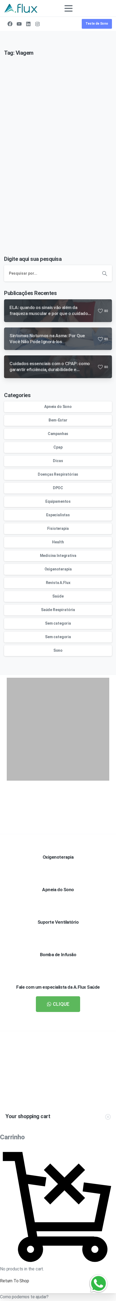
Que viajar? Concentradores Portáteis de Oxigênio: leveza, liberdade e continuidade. (48, 151)
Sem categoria (58, 623)
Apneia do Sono (58, 406)
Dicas (58, 461)
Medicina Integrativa (58, 555)
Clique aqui (78, 1091)
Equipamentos (58, 501)
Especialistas (58, 515)
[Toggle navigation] (68, 8)
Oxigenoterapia (58, 569)
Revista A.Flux (58, 582)
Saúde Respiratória (58, 610)
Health (58, 542)
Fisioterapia (58, 528)
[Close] (105, 1291)
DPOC (58, 488)
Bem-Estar (58, 420)
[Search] (100, 8)
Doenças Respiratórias (58, 474)
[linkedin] (28, 24)
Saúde (57, 596)
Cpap (57, 447)
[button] (58, 1004)
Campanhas (58, 433)
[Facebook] (10, 24)
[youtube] (19, 24)
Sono (58, 650)
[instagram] (37, 24)
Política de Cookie (49, 1295)
